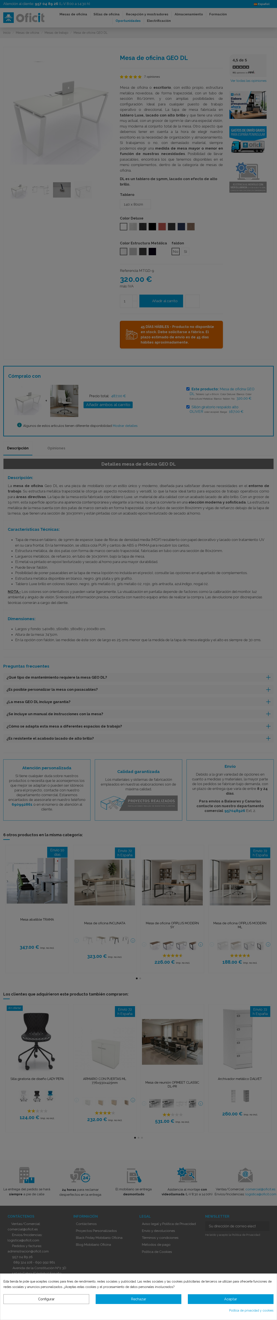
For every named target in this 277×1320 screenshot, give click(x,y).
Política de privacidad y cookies (251, 1310)
